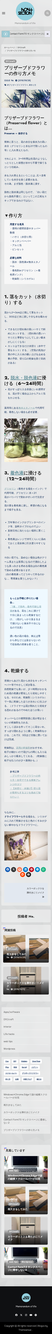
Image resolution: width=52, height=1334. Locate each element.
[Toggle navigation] (3, 13)
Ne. (12, 80)
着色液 (17, 473)
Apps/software (12, 1012)
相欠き (39, 1079)
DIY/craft (10, 61)
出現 (17, 1079)
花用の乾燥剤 (23, 747)
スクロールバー (11, 1073)
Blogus (41, 1325)
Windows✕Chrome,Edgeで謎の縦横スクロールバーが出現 (25, 1177)
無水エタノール (26, 407)
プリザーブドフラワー (30, 1073)
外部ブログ (27, 1079)
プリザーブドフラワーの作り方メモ (22, 1130)
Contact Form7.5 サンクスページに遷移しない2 (25, 1268)
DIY (14, 1061)
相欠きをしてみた (17, 954)
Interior (8, 1026)
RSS (15, 1067)
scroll (24, 1067)
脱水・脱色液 (24, 378)
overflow (36, 1061)
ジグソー (34, 1067)
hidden (24, 1061)
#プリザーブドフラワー (17, 85)
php (7, 1067)
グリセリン (10, 488)
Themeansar (24, 1329)
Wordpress (9, 1048)
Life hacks (9, 1034)
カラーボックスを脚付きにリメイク (25, 984)
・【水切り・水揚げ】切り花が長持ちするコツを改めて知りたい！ (25, 792)
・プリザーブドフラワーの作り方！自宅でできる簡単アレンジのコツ (25, 780)
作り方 (7, 1079)
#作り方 (32, 85)
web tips (8, 1041)
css (7, 1061)
